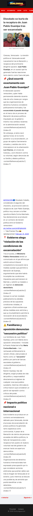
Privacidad (12, 509)
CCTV (25, 10)
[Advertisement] (16, 182)
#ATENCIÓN (8, 200)
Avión (19, 10)
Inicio (3, 10)
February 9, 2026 (22, 234)
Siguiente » (28, 497)
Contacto (21, 509)
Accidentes (11, 10)
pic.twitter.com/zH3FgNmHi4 (14, 228)
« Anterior (4, 497)
